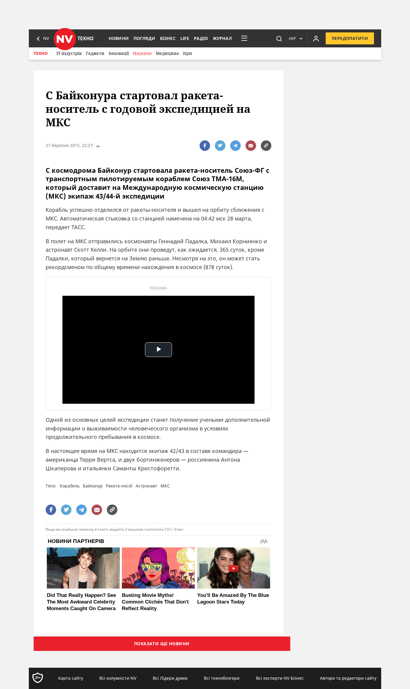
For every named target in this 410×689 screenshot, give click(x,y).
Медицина (167, 53)
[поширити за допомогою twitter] (220, 145)
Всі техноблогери (222, 678)
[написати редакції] (251, 145)
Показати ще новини (162, 643)
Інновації (119, 53)
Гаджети (95, 53)
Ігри (187, 53)
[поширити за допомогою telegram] (235, 145)
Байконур (93, 486)
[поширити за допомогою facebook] (205, 145)
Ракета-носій (119, 486)
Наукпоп (142, 53)
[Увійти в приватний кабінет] (316, 38)
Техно (41, 53)
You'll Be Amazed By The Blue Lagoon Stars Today (233, 598)
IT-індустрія (69, 53)
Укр (292, 38)
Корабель (70, 486)
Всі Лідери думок (170, 678)
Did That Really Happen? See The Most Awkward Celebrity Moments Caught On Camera (81, 601)
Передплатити (350, 38)
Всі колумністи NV (117, 678)
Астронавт (146, 486)
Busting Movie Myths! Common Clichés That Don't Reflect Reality (155, 601)
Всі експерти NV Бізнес (280, 678)
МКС (165, 486)
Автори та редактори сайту (348, 678)
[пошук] (279, 38)
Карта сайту (70, 678)
